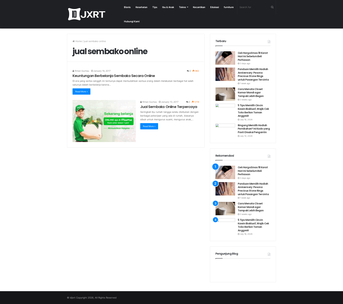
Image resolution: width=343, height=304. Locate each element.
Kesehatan (141, 7)
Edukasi (214, 7)
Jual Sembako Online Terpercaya (168, 106)
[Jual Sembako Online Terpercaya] (104, 121)
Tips (154, 7)
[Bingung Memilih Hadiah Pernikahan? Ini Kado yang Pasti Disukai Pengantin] (225, 130)
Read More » (81, 91)
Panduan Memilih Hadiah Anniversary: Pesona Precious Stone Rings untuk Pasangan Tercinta (253, 74)
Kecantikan (199, 7)
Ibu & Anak (168, 7)
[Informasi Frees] (86, 14)
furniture (229, 7)
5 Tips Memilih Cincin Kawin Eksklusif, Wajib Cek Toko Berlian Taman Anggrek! (253, 111)
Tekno (182, 7)
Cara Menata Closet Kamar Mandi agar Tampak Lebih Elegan (251, 92)
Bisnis (127, 7)
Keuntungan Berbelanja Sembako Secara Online (114, 75)
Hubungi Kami (132, 21)
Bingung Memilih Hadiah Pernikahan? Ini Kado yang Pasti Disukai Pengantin (254, 128)
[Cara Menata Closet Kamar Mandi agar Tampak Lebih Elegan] (225, 94)
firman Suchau (81, 70)
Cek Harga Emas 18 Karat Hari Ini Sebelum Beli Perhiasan (253, 56)
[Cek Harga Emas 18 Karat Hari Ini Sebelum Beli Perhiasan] (225, 58)
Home (78, 41)
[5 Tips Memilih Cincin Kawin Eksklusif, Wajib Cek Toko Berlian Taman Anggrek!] (225, 110)
